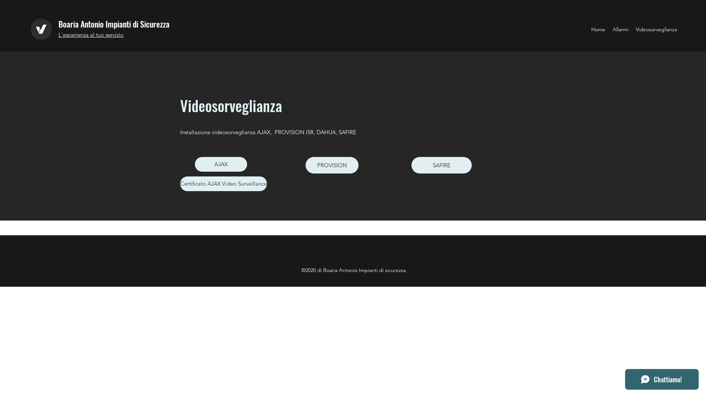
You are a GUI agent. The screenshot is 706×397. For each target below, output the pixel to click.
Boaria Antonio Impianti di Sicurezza (114, 24)
